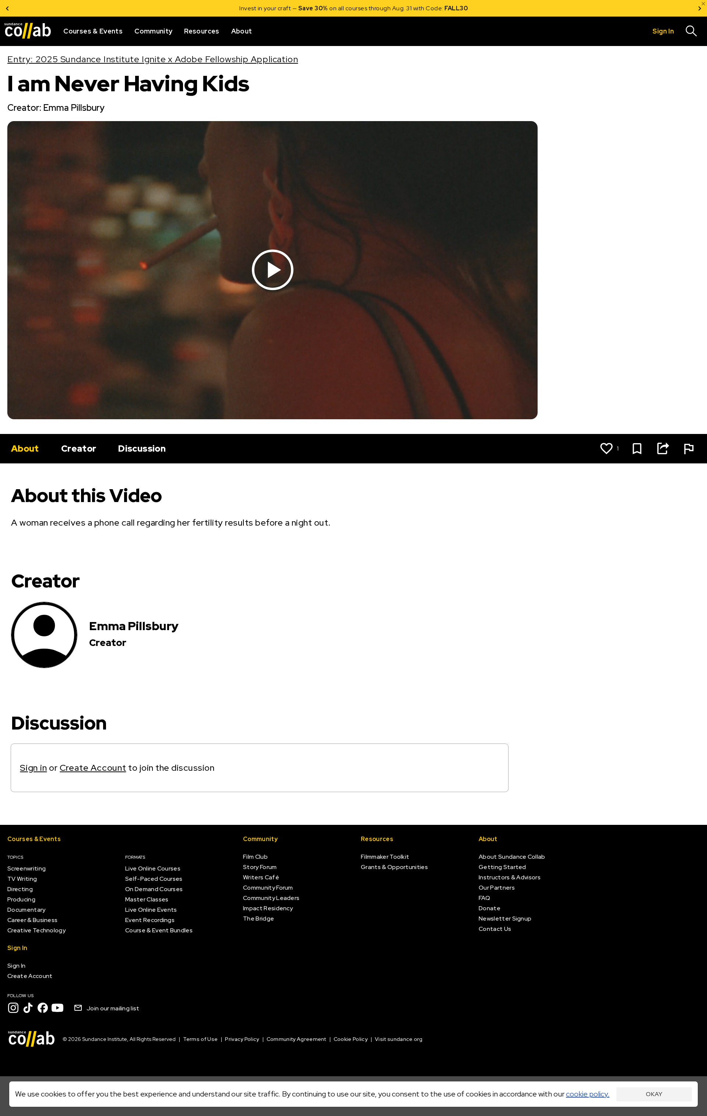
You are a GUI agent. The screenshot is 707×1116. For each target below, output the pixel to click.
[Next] (699, 8)
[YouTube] (57, 1008)
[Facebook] (43, 1008)
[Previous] (7, 8)
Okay (654, 1094)
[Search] (691, 31)
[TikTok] (28, 1008)
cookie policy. (587, 1094)
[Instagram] (13, 1008)
